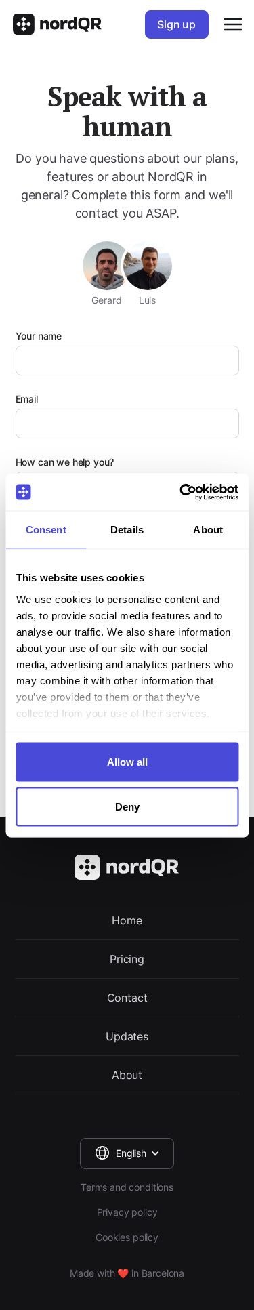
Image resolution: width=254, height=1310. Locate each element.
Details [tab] (127, 529)
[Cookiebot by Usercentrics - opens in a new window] (180, 492)
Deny (127, 806)
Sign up (176, 24)
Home (127, 920)
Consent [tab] (46, 529)
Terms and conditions (127, 1187)
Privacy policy (127, 1212)
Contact (127, 997)
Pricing (127, 959)
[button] (127, 1153)
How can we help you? (65, 462)
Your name (39, 336)
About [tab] (208, 529)
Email (27, 399)
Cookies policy (127, 1237)
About (127, 1075)
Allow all (127, 762)
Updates (127, 1036)
